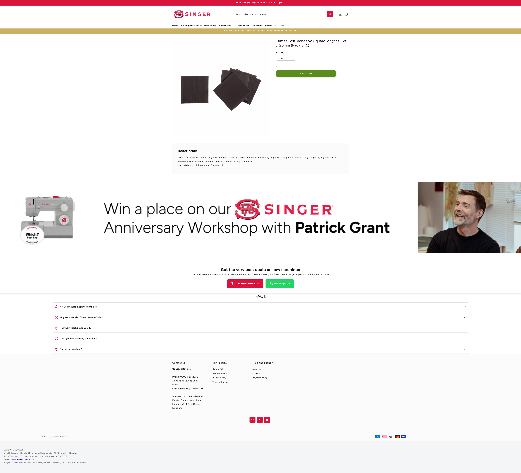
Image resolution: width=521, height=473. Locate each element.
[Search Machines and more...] (330, 14)
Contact (256, 373)
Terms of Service (220, 382)
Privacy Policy (219, 377)
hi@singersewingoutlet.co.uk (23, 459)
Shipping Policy (219, 373)
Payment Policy (259, 377)
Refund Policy (219, 369)
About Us (256, 369)
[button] (191, 25)
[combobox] (283, 14)
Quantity (279, 58)
